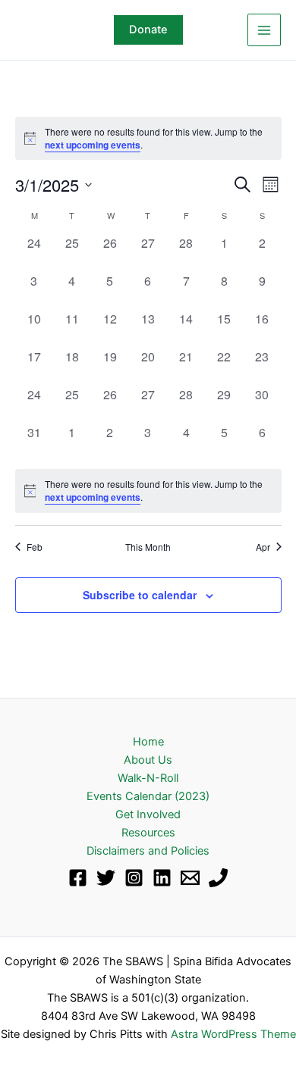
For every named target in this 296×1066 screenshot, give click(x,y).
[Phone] (218, 877)
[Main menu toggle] (264, 30)
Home (148, 742)
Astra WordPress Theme (233, 1034)
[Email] (190, 877)
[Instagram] (133, 877)
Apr (263, 547)
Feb (35, 547)
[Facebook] (77, 877)
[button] (148, 30)
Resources (148, 832)
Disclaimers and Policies (148, 851)
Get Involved (148, 814)
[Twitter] (105, 877)
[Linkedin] (162, 877)
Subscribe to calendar (140, 594)
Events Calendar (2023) (148, 796)
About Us (148, 760)
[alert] (148, 138)
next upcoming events (92, 145)
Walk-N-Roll (148, 778)
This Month (148, 547)
